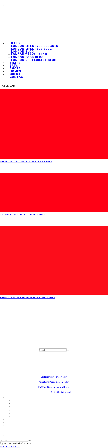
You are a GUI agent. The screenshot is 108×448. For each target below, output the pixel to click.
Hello (15, 43)
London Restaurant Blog (34, 60)
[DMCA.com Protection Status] (55, 344)
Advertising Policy (47, 382)
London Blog (22, 51)
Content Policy (62, 382)
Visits (8, 419)
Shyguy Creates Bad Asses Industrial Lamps (27, 298)
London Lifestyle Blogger (34, 46)
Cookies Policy (47, 377)
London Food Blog (27, 57)
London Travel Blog (29, 54)
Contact (17, 77)
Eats (8, 422)
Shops (8, 426)
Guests (9, 432)
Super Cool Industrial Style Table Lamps (26, 161)
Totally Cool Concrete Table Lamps (22, 215)
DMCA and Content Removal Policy (54, 387)
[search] (68, 350)
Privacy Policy (61, 377)
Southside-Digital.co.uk (61, 392)
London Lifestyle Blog (31, 48)
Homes (9, 429)
